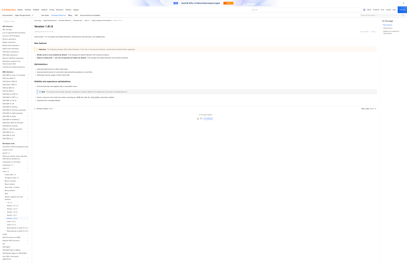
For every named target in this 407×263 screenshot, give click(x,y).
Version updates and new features (101, 20)
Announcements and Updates (90, 15)
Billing (70, 15)
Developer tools (77, 20)
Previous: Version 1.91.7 (45, 109)
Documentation (8, 15)
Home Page (37, 20)
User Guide (45, 15)
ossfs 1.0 (87, 20)
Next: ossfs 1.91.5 (368, 109)
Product (373, 31)
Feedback (209, 118)
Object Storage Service (23, 15)
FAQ (76, 15)
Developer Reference (58, 15)
